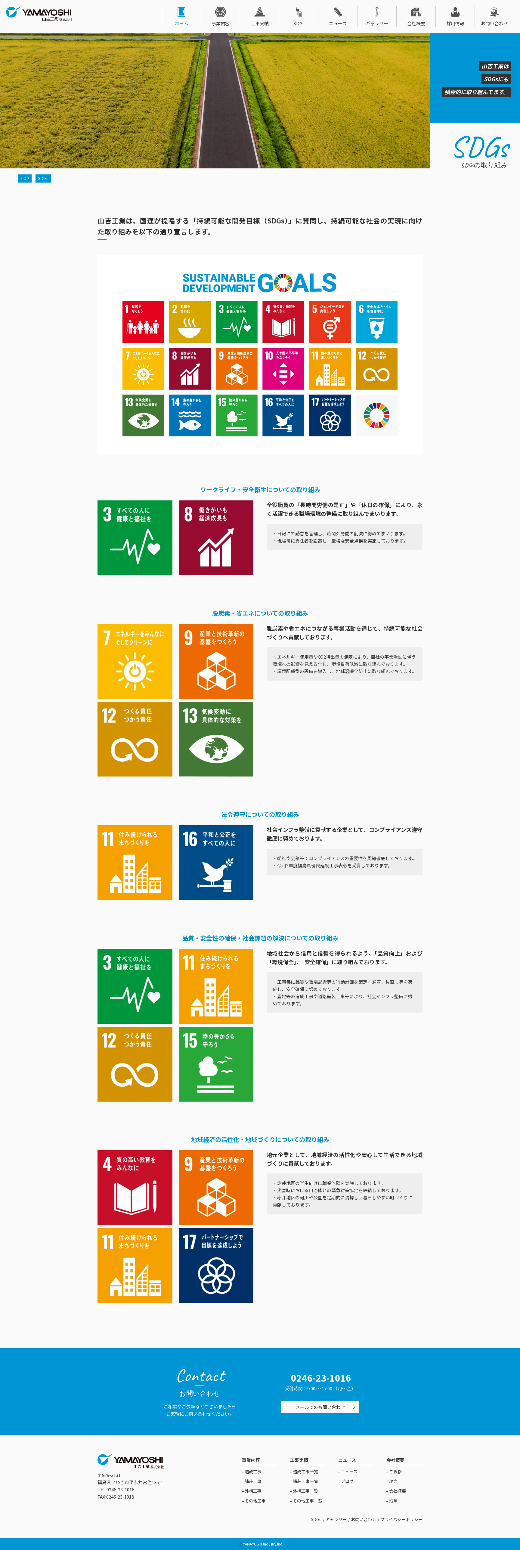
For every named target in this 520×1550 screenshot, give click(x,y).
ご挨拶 (395, 1472)
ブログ (347, 1481)
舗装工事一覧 (305, 1481)
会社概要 (416, 23)
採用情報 (455, 23)
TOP (24, 178)
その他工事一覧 (307, 1501)
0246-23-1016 (321, 1377)
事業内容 (221, 23)
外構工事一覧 (305, 1491)
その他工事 (255, 1501)
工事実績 (260, 23)
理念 (393, 1481)
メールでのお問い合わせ (320, 1407)
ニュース (338, 23)
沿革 (393, 1501)
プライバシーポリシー (401, 1519)
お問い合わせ (494, 23)
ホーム (181, 23)
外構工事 (253, 1491)
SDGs (299, 23)
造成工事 (253, 1472)
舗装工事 (253, 1481)
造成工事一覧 (305, 1472)
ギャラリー (377, 23)
